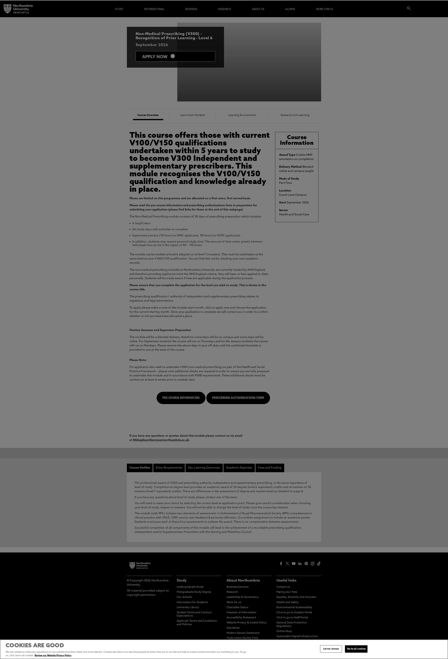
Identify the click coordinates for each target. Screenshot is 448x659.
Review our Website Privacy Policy (53, 655)
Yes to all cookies (356, 649)
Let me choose (331, 649)
